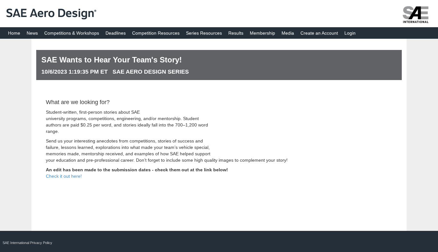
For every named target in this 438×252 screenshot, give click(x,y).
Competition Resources (156, 33)
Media (288, 33)
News (32, 33)
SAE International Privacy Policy (27, 243)
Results (235, 33)
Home (14, 33)
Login (350, 33)
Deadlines (115, 33)
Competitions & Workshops (71, 33)
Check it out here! (64, 176)
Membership (262, 33)
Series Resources (204, 33)
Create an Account (319, 33)
